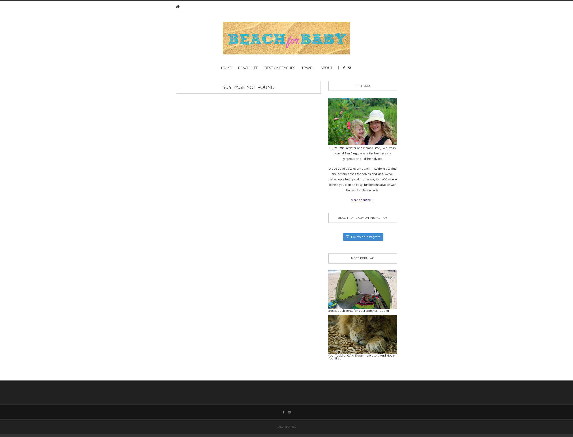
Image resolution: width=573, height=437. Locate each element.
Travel (307, 68)
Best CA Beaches (279, 68)
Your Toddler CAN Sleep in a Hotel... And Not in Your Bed (361, 357)
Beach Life (248, 68)
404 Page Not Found (248, 87)
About (326, 68)
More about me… (362, 200)
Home (226, 68)
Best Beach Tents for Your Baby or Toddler (358, 310)
